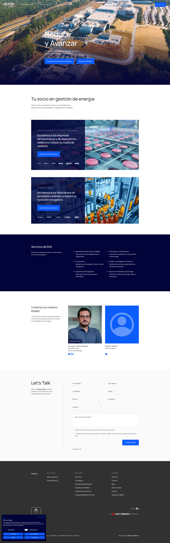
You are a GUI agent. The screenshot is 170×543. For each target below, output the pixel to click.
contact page (41, 389)
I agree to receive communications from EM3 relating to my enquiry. (95, 430)
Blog (113, 484)
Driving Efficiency (52, 481)
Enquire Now (131, 442)
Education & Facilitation (82, 488)
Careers (69, 4)
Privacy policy (41, 517)
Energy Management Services (85, 495)
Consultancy (79, 481)
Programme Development (83, 484)
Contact (114, 491)
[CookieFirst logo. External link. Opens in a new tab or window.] (3, 518)
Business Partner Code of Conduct (69, 535)
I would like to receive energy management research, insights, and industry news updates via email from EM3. (105, 435)
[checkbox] (5, 530)
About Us (115, 477)
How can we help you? (83, 417)
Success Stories (43, 4)
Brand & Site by (123, 535)
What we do (28, 4)
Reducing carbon (52, 477)
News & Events (116, 488)
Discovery (78, 477)
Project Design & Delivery (83, 491)
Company (58, 4)
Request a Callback (118, 495)
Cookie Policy (53, 535)
